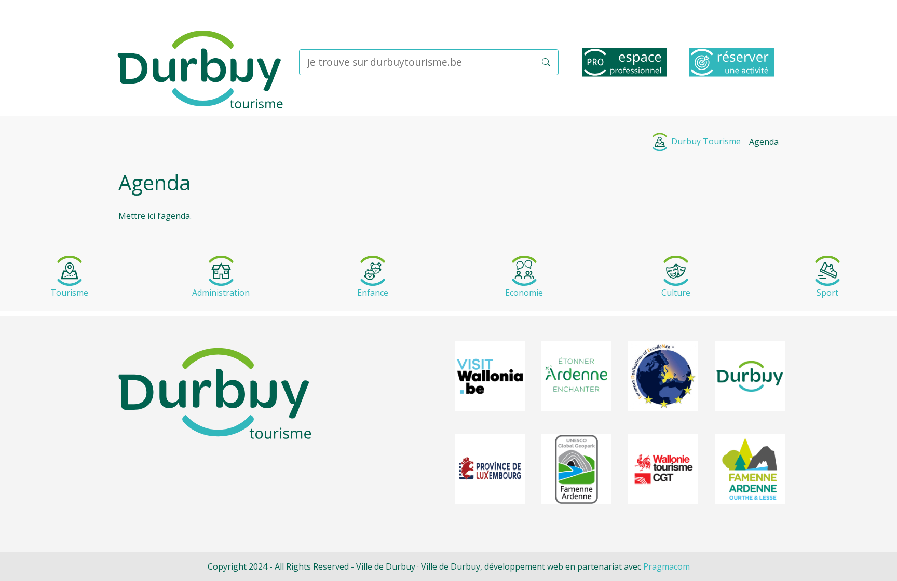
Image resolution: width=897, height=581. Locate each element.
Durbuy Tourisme (705, 141)
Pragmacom (666, 566)
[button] (546, 62)
